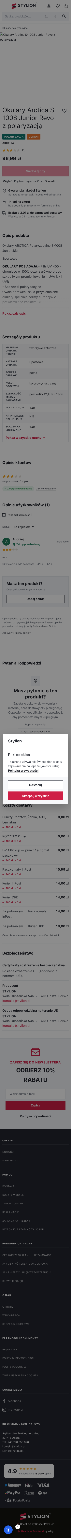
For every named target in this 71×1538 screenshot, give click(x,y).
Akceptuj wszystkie (35, 796)
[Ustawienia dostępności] (8, 1529)
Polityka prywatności (23, 770)
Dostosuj (35, 785)
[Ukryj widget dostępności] (17, 1526)
